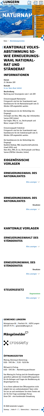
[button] (29, 3)
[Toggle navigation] (41, 3)
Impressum (34, 409)
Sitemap (6, 409)
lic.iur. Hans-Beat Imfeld (13, 88)
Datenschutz (25, 409)
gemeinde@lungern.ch (24, 326)
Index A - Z (14, 409)
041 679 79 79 (9, 326)
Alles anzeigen (31, 182)
